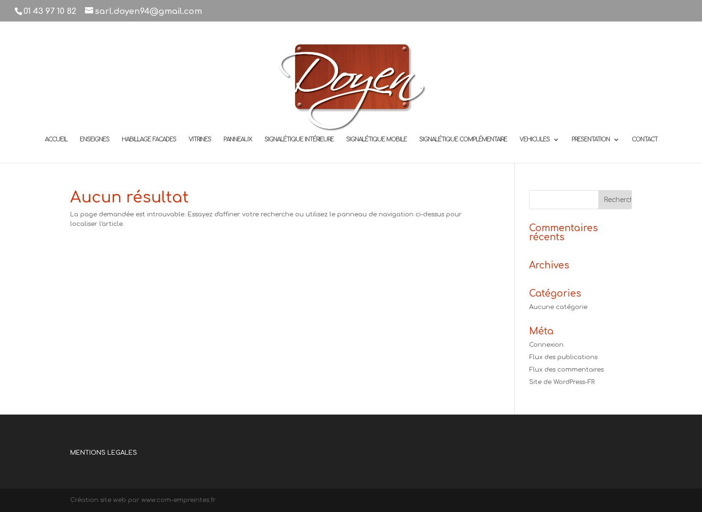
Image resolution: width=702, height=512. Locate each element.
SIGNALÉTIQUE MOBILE (376, 139)
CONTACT (645, 139)
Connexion (546, 344)
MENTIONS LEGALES (103, 452)
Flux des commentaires (566, 369)
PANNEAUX (237, 139)
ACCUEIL (56, 139)
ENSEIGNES (94, 139)
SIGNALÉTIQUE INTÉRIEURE (299, 139)
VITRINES (200, 139)
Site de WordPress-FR (562, 382)
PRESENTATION (591, 139)
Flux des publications (563, 357)
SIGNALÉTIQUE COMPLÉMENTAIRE (463, 139)
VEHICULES (535, 139)
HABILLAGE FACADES (149, 139)
